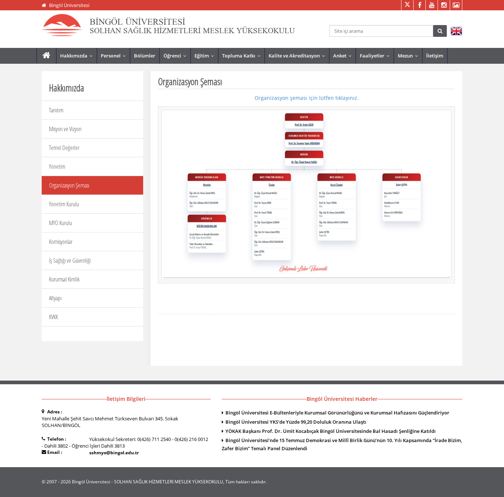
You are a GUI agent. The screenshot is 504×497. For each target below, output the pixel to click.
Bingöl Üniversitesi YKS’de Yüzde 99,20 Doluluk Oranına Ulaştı (295, 422)
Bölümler (144, 55)
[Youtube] (431, 5)
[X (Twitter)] (407, 5)
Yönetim (57, 166)
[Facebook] (419, 5)
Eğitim (205, 55)
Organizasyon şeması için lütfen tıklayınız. (307, 97)
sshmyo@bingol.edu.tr (114, 452)
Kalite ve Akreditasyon (298, 55)
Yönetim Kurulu (64, 204)
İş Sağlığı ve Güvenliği (70, 260)
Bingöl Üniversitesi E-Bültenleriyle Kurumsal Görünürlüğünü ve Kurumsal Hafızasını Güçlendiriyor (337, 412)
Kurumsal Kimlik (64, 279)
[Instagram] (444, 5)
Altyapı (55, 298)
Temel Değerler (64, 148)
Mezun (409, 55)
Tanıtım (56, 110)
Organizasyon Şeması (69, 185)
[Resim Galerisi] (456, 5)
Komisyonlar (60, 242)
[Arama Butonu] (440, 31)
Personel (115, 55)
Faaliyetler (376, 55)
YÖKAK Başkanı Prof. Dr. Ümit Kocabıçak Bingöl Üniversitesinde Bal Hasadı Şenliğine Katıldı (330, 431)
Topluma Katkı (243, 55)
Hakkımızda (78, 55)
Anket (344, 55)
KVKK (53, 317)
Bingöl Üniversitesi (69, 5)
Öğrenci (176, 55)
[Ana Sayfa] (46, 55)
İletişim (434, 55)
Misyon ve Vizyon (65, 129)
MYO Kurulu (60, 223)
